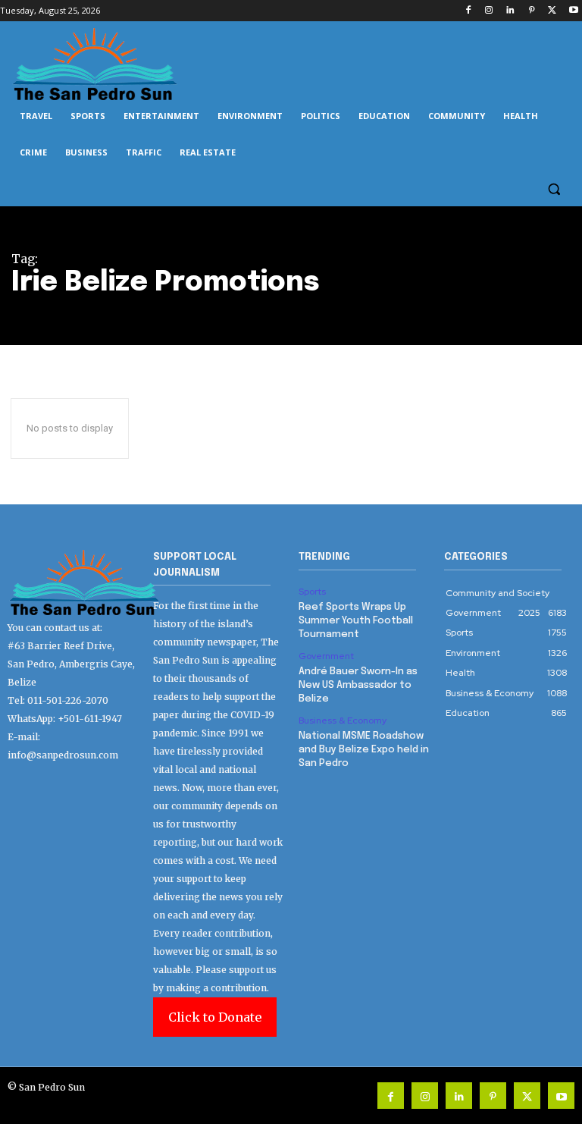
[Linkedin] (510, 11)
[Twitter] (552, 11)
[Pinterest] (531, 11)
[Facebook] (468, 11)
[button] (553, 189)
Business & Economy (342, 720)
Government (326, 656)
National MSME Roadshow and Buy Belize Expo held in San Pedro (364, 749)
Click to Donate (214, 1017)
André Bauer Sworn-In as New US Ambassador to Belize (358, 685)
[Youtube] (573, 11)
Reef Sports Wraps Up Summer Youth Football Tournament (356, 620)
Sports (312, 591)
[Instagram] (489, 11)
